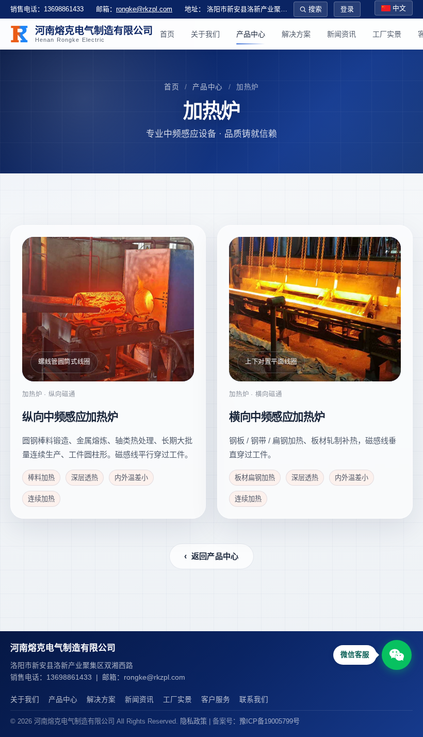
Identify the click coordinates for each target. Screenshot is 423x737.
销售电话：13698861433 (47, 9)
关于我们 (205, 34)
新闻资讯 (341, 34)
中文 (399, 8)
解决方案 (296, 34)
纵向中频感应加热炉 (70, 417)
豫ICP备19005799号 (269, 721)
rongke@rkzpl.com (144, 9)
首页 (167, 34)
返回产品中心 (211, 556)
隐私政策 (193, 721)
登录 (347, 9)
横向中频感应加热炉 (276, 417)
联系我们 (253, 699)
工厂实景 (386, 34)
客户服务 (215, 699)
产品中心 (250, 34)
